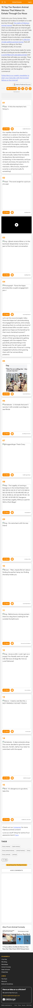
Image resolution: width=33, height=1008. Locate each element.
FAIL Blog (4, 962)
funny (28, 850)
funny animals (6, 854)
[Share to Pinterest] (26, 88)
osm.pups (29, 731)
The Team (4, 979)
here (16, 835)
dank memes (16, 846)
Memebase (4, 964)
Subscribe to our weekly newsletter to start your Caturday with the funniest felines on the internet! (15, 77)
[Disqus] (16, 899)
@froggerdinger (27, 474)
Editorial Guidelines (7, 984)
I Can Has (4, 959)
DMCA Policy (29, 1005)
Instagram (17, 827)
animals (14, 854)
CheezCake (4, 972)
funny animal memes (8, 850)
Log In (30, 2)
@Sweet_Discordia (27, 819)
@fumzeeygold (27, 778)
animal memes (20, 850)
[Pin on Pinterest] (12, 128)
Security (23, 1005)
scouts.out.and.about (26, 643)
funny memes (6, 846)
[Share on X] (22, 88)
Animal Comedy (17, 2)
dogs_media (28, 559)
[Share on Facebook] (19, 88)
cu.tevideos (28, 690)
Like (5, 860)
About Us (4, 981)
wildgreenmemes (27, 433)
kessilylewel (28, 512)
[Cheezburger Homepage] (16, 1000)
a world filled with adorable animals (14, 55)
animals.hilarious (27, 314)
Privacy (19, 1005)
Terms (15, 1005)
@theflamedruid (27, 128)
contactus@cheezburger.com (11, 995)
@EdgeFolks (28, 212)
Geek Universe (5, 969)
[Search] (5, 2)
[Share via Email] (30, 88)
